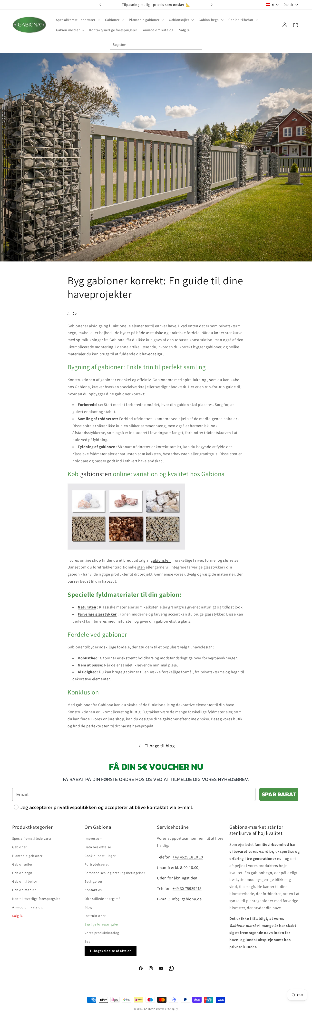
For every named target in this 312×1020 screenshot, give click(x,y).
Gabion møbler (24, 890)
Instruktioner (95, 916)
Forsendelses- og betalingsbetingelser (115, 873)
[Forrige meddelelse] (100, 4)
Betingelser (94, 881)
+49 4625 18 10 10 (188, 857)
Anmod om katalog (27, 907)
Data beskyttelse (98, 847)
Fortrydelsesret (97, 864)
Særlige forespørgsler (102, 924)
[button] (77, 20)
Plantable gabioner (27, 856)
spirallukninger (89, 339)
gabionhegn (261, 872)
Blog (88, 907)
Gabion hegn (22, 873)
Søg (87, 941)
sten (141, 567)
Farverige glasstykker (97, 614)
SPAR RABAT (279, 794)
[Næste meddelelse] (211, 4)
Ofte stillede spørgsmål (103, 898)
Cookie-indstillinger (100, 856)
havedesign (152, 353)
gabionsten (96, 474)
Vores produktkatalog (102, 933)
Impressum (93, 838)
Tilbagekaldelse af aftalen (110, 951)
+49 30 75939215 (187, 888)
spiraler (230, 418)
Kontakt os (93, 890)
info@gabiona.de (186, 899)
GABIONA (150, 1008)
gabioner (131, 671)
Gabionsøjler (22, 864)
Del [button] (75, 313)
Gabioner (108, 658)
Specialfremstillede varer (32, 838)
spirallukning (194, 379)
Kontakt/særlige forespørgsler (36, 898)
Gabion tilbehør (24, 881)
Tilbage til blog (160, 746)
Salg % (17, 916)
